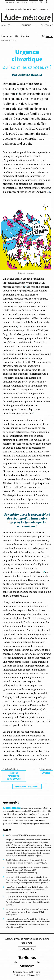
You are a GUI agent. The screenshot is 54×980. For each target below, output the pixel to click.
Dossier (25, 36)
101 (17, 36)
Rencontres (22, 2)
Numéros (10, 2)
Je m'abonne (27, 948)
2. (3, 839)
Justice (46, 772)
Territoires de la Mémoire (37, 9)
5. (3, 877)
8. (3, 909)
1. (3, 835)
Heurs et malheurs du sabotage (13, 776)
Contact (33, 2)
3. (3, 860)
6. (3, 887)
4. (3, 867)
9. (3, 919)
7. (3, 896)
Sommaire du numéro (27, 786)
